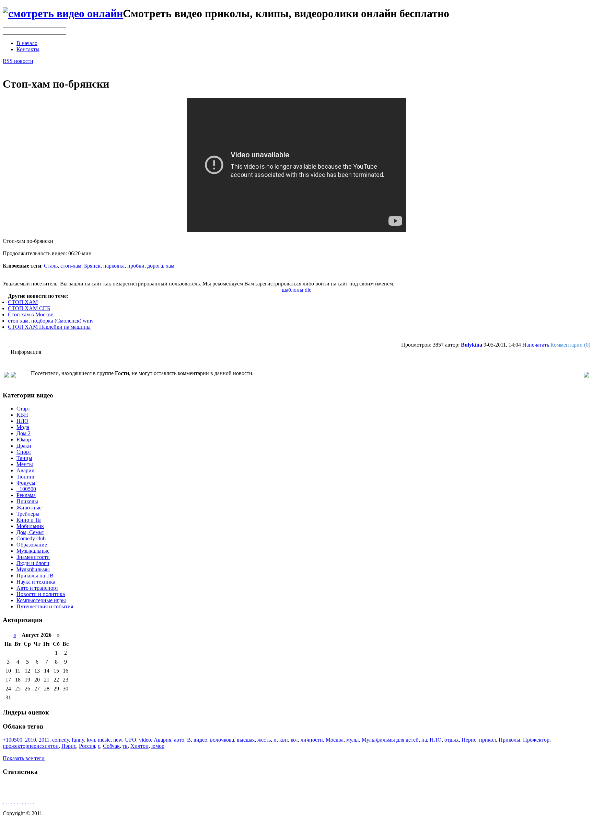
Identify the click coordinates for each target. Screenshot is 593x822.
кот (294, 740)
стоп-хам (70, 266)
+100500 (26, 489)
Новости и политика (40, 594)
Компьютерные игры (41, 600)
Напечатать (535, 345)
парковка (114, 266)
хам (170, 266)
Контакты (27, 49)
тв (125, 746)
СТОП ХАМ (23, 302)
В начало (26, 43)
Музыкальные (32, 551)
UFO (130, 740)
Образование (31, 545)
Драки (23, 446)
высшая (246, 740)
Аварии (25, 470)
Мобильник (30, 526)
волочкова (222, 740)
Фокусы (25, 483)
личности (312, 740)
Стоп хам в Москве (30, 314)
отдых (451, 740)
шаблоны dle (296, 290)
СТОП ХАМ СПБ (29, 308)
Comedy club (31, 538)
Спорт (23, 452)
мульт (352, 740)
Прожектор (536, 740)
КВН (22, 415)
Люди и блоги (32, 563)
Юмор (23, 439)
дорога (155, 266)
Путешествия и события (44, 606)
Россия (87, 746)
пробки (135, 266)
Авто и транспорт (37, 588)
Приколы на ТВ (35, 575)
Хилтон (139, 746)
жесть (264, 740)
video (145, 740)
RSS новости (18, 61)
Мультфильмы (33, 569)
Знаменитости (33, 557)
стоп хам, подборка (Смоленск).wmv (51, 321)
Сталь (51, 266)
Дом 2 (23, 433)
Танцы (24, 458)
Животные (29, 507)
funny (78, 740)
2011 (44, 740)
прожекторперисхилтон (31, 746)
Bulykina (471, 345)
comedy (60, 740)
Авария (162, 740)
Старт (23, 409)
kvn (91, 740)
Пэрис (68, 746)
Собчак (111, 746)
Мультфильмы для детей (390, 740)
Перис (469, 740)
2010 (30, 740)
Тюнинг (25, 477)
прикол (487, 740)
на (424, 740)
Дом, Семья (30, 532)
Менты (24, 464)
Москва (335, 740)
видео (200, 740)
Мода (22, 427)
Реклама (26, 495)
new (117, 740)
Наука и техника (35, 582)
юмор (157, 746)
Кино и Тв (28, 520)
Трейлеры (27, 514)
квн (283, 740)
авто (179, 740)
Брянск (92, 266)
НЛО (22, 421)
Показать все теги (24, 758)
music (104, 740)
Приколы (27, 501)
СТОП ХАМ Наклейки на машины (49, 327)
